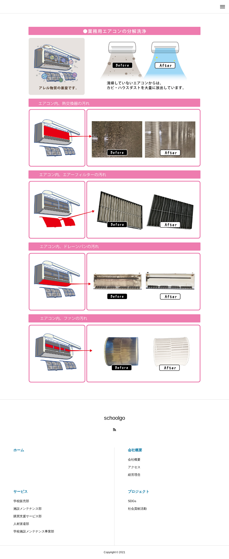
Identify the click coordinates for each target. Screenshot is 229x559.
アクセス (134, 467)
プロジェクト (138, 491)
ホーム (18, 450)
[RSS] (114, 429)
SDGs (132, 501)
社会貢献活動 (137, 508)
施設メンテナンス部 (27, 508)
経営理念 (134, 474)
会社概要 (135, 450)
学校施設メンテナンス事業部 (35, 531)
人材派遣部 (22, 524)
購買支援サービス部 (27, 516)
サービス (20, 491)
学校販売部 (21, 501)
